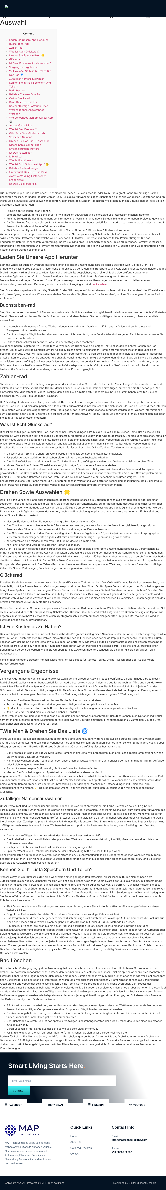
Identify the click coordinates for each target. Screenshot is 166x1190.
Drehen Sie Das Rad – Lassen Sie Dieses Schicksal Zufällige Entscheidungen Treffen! (29, 144)
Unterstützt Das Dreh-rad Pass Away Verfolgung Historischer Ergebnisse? (28, 175)
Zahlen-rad (16, 47)
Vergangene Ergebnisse (23, 67)
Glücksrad (15, 59)
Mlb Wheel (15, 156)
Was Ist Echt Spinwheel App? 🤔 (29, 164)
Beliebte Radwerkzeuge (23, 168)
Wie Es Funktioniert (21, 160)
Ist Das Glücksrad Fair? (23, 183)
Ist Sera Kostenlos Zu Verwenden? (30, 63)
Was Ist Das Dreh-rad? (23, 129)
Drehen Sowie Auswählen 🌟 (26, 55)
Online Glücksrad (19, 98)
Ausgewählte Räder (21, 125)
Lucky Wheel (99, 284)
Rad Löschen (17, 90)
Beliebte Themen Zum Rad (25, 94)
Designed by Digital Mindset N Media (134, 1183)
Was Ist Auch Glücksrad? (24, 51)
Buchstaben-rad (19, 43)
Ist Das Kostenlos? (20, 152)
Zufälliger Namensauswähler (26, 78)
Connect (19, 1090)
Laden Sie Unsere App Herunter (28, 39)
